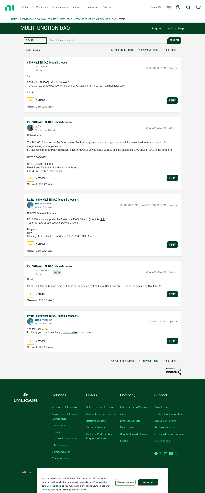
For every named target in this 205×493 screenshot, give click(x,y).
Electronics (58, 425)
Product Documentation (168, 414)
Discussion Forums (45, 18)
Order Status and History (100, 414)
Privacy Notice (100, 481)
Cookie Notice (53, 485)
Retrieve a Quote (96, 420)
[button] (30, 100)
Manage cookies (125, 482)
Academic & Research (65, 407)
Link (102, 219)
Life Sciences (60, 445)
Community (26, 18)
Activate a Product (165, 427)
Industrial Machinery (64, 438)
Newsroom (126, 427)
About (123, 414)
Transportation (61, 458)
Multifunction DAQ (106, 18)
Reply (172, 100)
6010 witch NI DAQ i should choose (47, 62)
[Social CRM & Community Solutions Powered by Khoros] (173, 371)
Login (170, 28)
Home (14, 18)
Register (157, 28)
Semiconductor (61, 451)
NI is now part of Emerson (134, 407)
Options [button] (172, 68)
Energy (56, 431)
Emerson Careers (130, 420)
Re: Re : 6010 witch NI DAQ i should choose (51, 199)
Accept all (148, 482)
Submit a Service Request (169, 434)
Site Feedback (162, 440)
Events (124, 440)
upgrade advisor (68, 332)
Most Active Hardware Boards (76, 18)
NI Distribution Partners (100, 407)
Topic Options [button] (33, 50)
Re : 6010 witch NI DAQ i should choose (49, 122)
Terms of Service (95, 427)
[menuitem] (26, 8)
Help (181, 28)
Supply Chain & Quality (133, 434)
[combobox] (106, 40)
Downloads (161, 407)
